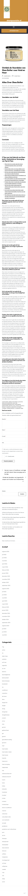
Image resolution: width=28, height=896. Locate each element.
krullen (3, 798)
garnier (4, 727)
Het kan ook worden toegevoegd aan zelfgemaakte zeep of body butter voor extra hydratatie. (15, 187)
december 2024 (6, 613)
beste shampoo (6, 681)
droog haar (4, 711)
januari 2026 (5, 573)
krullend (4, 801)
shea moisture (5, 847)
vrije (3, 872)
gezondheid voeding (7, 739)
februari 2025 (5, 607)
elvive (3, 721)
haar (14, 403)
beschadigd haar (6, 674)
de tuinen (4, 696)
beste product (5, 677)
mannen (4, 810)
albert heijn (5, 656)
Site (3, 442)
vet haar (4, 863)
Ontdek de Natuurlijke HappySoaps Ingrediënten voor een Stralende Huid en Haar (13, 523)
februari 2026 (5, 570)
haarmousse (5, 755)
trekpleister (5, 857)
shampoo (4, 838)
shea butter (14, 407)
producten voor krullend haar (9, 829)
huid (16, 403)
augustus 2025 (5, 588)
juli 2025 (4, 591)
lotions (17, 405)
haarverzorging (6, 764)
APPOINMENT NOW (14, 30)
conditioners (5, 401)
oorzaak (4, 823)
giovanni (4, 742)
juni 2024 (4, 631)
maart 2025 (5, 604)
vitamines (4, 408)
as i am (3, 668)
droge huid (4, 702)
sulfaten (4, 854)
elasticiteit (20, 401)
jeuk (14, 405)
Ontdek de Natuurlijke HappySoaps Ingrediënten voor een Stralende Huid (13, 518)
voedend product (11, 408)
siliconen (4, 850)
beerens (4, 671)
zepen (22, 408)
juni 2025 (4, 594)
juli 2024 (4, 628)
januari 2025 (5, 610)
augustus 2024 (5, 625)
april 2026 (4, 563)
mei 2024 (4, 635)
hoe (3, 770)
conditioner (5, 690)
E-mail (4, 436)
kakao (3, 786)
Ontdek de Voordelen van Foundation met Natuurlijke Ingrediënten (12, 527)
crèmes (10, 401)
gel (3, 733)
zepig (3, 878)
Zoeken (4, 491)
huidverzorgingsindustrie (8, 404)
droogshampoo (5, 714)
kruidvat (4, 795)
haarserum (4, 761)
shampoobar (5, 844)
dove (3, 699)
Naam (4, 430)
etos (3, 724)
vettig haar (4, 866)
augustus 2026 (5, 551)
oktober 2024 (5, 619)
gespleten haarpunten (7, 403)
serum (3, 835)
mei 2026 (4, 560)
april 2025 (4, 601)
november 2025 (6, 579)
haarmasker (5, 749)
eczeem (4, 718)
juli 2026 (4, 554)
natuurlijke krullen (6, 817)
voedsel (4, 869)
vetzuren (19, 407)
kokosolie (4, 789)
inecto (3, 779)
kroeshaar (4, 792)
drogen (4, 705)
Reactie (4, 419)
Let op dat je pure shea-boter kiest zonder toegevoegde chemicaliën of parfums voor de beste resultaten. (15, 191)
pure (3, 832)
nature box (4, 813)
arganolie (4, 665)
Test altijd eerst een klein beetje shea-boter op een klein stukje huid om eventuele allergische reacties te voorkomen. (15, 196)
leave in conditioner (7, 807)
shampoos (8, 407)
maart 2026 (5, 567)
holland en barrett (6, 776)
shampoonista (7, 76)
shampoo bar (5, 841)
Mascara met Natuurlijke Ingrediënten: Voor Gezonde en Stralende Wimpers (12, 508)
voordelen (17, 408)
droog (3, 708)
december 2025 (6, 576)
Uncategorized (5, 78)
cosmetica (4, 693)
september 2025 (6, 585)
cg (2, 687)
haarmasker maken (7, 752)
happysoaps (5, 767)
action (3, 650)
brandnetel (4, 684)
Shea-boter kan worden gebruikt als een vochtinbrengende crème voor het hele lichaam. (14, 165)
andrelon (4, 659)
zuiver (3, 881)
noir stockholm (5, 820)
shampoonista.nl (14, 20)
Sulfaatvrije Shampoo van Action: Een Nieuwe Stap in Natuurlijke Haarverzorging (13, 513)
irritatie (11, 405)
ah (2, 653)
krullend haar (5, 804)
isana (3, 782)
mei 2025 (4, 598)
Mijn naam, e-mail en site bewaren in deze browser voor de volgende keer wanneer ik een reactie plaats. (12, 451)
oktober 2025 (5, 582)
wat (3, 875)
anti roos (4, 662)
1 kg (3, 647)
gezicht (4, 736)
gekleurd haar (5, 730)
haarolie (4, 758)
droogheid (14, 401)
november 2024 (6, 616)
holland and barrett (6, 773)
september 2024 (6, 622)
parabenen (4, 826)
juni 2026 (4, 557)
